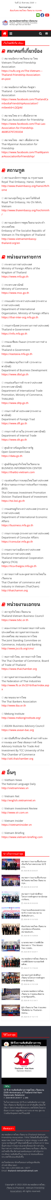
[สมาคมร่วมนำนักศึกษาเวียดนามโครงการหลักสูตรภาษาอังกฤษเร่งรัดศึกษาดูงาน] (11, 974)
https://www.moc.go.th (15, 292)
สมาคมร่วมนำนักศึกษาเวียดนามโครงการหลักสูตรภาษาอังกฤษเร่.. (33, 978)
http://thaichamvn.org (15, 590)
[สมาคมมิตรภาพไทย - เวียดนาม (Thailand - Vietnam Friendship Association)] (25, 22)
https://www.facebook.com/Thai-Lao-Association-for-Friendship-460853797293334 (24, 128)
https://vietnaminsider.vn (17, 824)
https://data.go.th (12, 456)
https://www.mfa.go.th (15, 276)
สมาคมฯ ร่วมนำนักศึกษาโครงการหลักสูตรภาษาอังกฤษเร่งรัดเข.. (34, 896)
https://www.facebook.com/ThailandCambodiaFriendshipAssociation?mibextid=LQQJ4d (25, 103)
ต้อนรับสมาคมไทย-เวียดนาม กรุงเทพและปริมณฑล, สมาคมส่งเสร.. (33, 929)
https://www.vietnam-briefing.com (22, 837)
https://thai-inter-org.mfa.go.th (20, 317)
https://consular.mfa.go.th (17, 541)
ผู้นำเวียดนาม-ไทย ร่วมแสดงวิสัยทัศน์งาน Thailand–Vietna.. (33, 1010)
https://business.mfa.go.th (17, 525)
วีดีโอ (7, 1086)
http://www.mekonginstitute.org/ (21, 717)
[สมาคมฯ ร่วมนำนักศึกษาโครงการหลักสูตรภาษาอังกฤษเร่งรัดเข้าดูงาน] (11, 893)
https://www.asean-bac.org (18, 730)
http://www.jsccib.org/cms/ (18, 648)
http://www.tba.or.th (14, 705)
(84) (26, 1098)
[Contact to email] (46, 34)
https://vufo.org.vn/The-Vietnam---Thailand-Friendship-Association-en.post (22, 75)
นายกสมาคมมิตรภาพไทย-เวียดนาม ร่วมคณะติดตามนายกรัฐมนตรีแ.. (32, 994)
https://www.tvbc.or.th (15, 620)
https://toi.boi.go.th (13, 500)
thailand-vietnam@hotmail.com (23, 1170)
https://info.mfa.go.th (14, 333)
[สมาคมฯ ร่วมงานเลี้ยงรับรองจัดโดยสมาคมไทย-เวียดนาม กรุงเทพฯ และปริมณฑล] (11, 876)
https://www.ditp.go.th (15, 403)
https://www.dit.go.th (14, 439)
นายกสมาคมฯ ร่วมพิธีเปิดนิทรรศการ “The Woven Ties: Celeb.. (32, 945)
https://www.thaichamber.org (19, 669)
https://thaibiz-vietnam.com (18, 472)
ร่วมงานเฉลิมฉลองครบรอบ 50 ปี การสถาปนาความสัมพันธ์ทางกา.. (33, 913)
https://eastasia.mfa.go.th (17, 354)
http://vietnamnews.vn (15, 788)
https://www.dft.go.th (14, 423)
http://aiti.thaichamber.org (17, 758)
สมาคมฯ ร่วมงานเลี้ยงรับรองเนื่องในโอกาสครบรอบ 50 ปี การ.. (33, 864)
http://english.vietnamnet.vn (18, 800)
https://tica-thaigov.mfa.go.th (19, 566)
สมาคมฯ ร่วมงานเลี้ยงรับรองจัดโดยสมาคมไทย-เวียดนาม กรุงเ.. (33, 880)
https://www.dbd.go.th (15, 374)
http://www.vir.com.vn (15, 812)
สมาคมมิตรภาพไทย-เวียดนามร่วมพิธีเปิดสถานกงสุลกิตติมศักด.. (34, 961)
